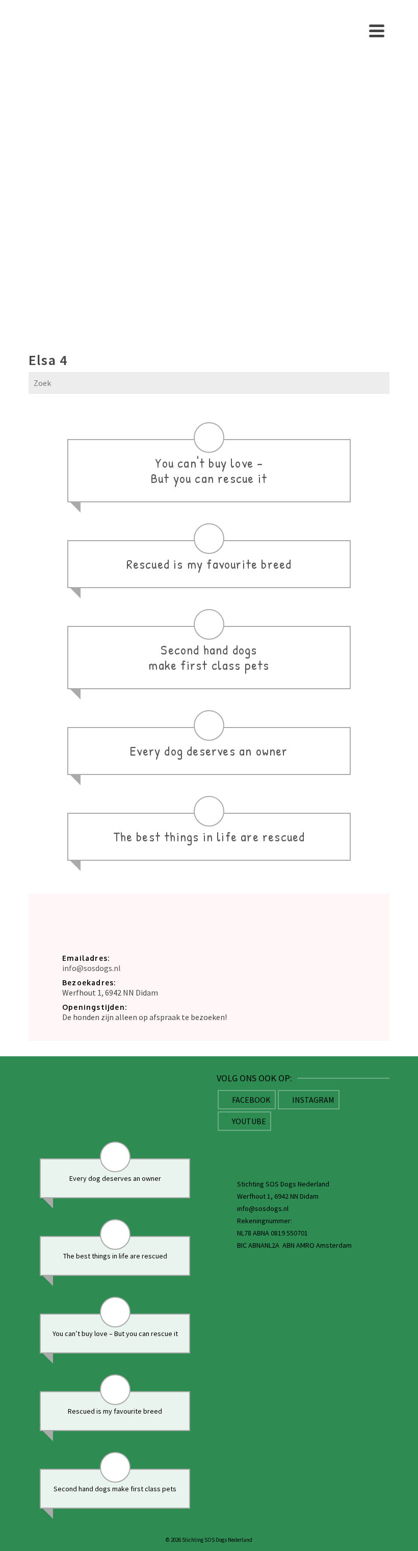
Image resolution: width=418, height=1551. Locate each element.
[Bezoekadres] (239, 1145)
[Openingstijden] (354, 1145)
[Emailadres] (296, 1145)
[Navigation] (376, 30)
